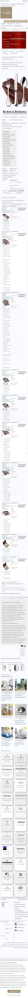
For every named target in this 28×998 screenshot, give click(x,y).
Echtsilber (5, 178)
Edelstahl (14, 49)
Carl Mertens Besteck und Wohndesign (7, 878)
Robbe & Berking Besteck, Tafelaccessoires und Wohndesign (7, 774)
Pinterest (20, 930)
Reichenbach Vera (7, 716)
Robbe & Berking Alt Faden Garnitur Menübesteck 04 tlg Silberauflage (6, 209)
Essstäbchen (6, 32)
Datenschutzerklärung (21, 916)
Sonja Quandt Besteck (7, 811)
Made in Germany (16, 32)
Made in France (6, 34)
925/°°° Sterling (20, 51)
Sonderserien (22, 49)
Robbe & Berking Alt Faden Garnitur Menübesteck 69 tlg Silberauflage (6, 465)
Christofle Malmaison (21, 691)
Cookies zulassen (14, 991)
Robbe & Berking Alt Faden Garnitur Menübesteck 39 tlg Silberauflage (6, 425)
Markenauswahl (12, 3)
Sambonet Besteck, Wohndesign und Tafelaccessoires (21, 839)
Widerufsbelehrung (21, 914)
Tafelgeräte (5, 53)
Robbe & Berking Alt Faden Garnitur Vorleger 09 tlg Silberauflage (6, 505)
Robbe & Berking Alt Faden (21, 717)
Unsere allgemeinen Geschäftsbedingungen (21, 910)
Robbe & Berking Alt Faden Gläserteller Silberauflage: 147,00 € (20, 722)
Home (2, 3)
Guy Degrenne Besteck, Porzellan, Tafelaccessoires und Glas (7, 839)
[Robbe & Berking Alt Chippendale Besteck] (0, 454)
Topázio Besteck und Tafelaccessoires (21, 786)
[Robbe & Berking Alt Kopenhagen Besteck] (27, 454)
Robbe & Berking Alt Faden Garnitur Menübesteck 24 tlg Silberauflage (6, 372)
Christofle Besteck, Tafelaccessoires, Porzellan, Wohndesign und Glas (20, 774)
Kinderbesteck (15, 30)
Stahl (24, 627)
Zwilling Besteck (21, 877)
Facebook (20, 924)
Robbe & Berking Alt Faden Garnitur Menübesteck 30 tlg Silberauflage (6, 398)
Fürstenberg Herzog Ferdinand (7, 692)
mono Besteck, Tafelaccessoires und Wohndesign (7, 853)
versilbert (16, 635)
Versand (19, 182)
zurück (3, 899)
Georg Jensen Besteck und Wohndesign (7, 760)
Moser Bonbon (7, 740)
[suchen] (27, 28)
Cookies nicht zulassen (14, 995)
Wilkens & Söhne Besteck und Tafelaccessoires (7, 799)
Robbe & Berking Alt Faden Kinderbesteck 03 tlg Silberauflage (6, 536)
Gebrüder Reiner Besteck (21, 811)
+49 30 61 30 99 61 (4, 0)
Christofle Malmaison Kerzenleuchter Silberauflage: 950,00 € (20, 695)
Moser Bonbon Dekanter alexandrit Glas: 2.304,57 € (6, 743)
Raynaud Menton (21, 740)
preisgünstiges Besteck (19, 34)
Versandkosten (20, 906)
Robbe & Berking (20, 3)
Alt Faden (13, 5)
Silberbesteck (6, 30)
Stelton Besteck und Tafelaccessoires (21, 852)
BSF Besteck (20, 890)
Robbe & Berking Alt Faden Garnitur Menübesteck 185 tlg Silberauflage (6, 295)
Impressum (18, 918)
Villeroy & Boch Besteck (7, 890)
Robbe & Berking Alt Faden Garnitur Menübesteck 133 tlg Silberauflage (6, 234)
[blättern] (1, 667)
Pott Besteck (7, 824)
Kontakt (17, 902)
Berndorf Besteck (20, 824)
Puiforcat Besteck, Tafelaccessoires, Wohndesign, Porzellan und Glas (20, 762)
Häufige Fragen (20, 904)
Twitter (20, 927)
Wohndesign (14, 53)
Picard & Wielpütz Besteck (7, 864)
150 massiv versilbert (5, 5)
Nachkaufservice (7, 35)
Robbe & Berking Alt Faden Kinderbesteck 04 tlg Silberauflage (6, 559)
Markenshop (6, 49)
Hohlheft (13, 625)
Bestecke (6, 3)
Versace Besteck (21, 864)
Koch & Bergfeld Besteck (21, 798)
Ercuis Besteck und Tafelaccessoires (7, 786)
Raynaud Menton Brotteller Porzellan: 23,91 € (20, 743)
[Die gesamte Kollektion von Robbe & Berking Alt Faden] (25, 68)
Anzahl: (4, 190)
